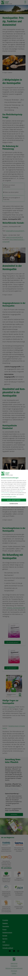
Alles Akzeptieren (13, 500)
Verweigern (13, 503)
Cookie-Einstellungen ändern (8, 496)
